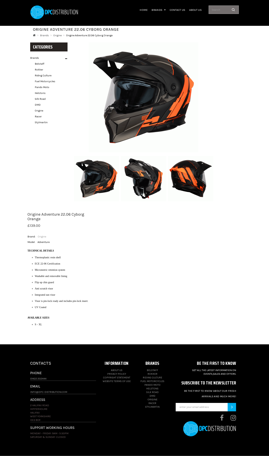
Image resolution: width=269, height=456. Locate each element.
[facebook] (219, 419)
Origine (57, 35)
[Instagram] (230, 419)
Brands (44, 35)
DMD (38, 104)
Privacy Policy (116, 373)
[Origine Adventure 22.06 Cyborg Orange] (96, 178)
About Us (116, 370)
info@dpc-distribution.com (48, 392)
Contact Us (177, 10)
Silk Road (40, 98)
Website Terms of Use (117, 381)
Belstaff (39, 63)
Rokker (39, 69)
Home (144, 10)
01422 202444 (38, 378)
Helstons (40, 93)
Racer (38, 116)
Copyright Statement (116, 377)
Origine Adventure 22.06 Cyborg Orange (89, 35)
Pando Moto (42, 87)
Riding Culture (43, 75)
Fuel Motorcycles (45, 81)
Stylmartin (41, 122)
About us (195, 10)
